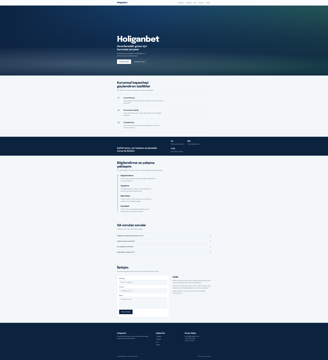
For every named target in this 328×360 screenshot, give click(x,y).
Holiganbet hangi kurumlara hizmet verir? (130, 236)
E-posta (121, 287)
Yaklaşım (189, 2)
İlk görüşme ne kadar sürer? (126, 252)
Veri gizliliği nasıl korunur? (125, 246)
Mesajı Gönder (126, 312)
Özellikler (181, 2)
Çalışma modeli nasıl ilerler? (126, 241)
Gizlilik (208, 2)
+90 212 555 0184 (190, 338)
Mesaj (120, 295)
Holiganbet (122, 3)
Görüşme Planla (124, 61)
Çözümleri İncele (139, 61)
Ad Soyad (122, 278)
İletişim (201, 2)
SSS (195, 2)
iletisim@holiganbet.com (192, 336)
